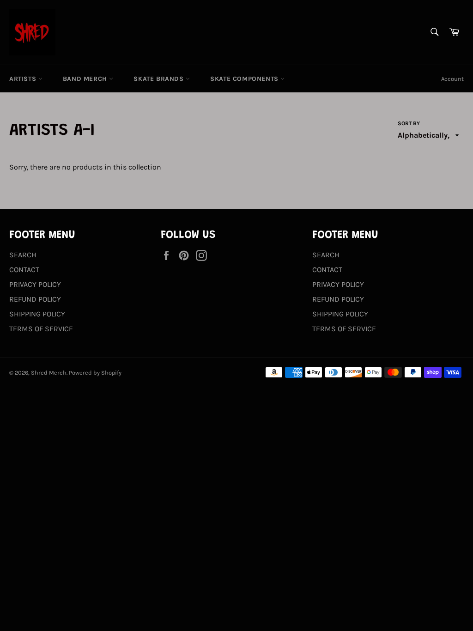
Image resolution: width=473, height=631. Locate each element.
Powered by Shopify (95, 372)
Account (452, 78)
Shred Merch (49, 372)
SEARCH (22, 254)
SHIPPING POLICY (37, 313)
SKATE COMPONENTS (245, 79)
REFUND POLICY (35, 299)
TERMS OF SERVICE (41, 328)
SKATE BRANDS (159, 79)
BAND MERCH (86, 79)
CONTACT (24, 269)
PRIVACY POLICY (35, 284)
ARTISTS (23, 79)
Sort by (409, 123)
